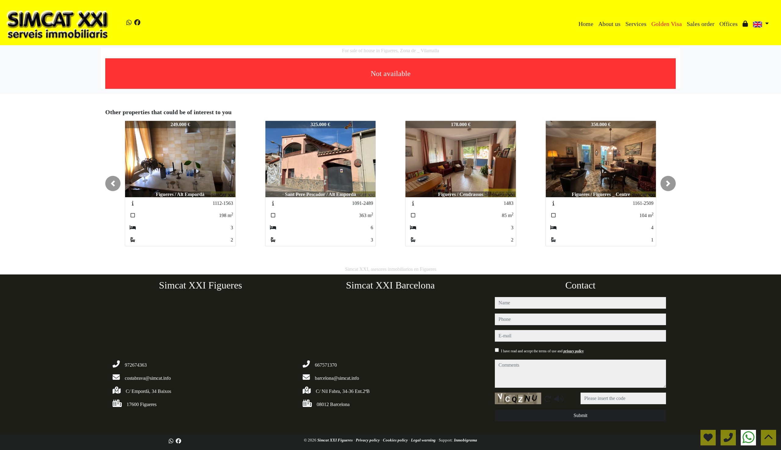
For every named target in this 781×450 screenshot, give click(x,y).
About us (609, 23)
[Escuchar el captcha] (559, 399)
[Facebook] (137, 22)
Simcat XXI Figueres (335, 440)
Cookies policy (396, 440)
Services (635, 23)
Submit (580, 415)
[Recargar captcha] (548, 399)
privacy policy (573, 351)
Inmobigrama (465, 440)
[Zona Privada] (745, 24)
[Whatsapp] (129, 22)
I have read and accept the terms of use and (542, 351)
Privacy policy (368, 440)
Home (585, 23)
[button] (113, 183)
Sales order (700, 23)
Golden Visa (666, 23)
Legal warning (424, 440)
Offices (728, 23)
